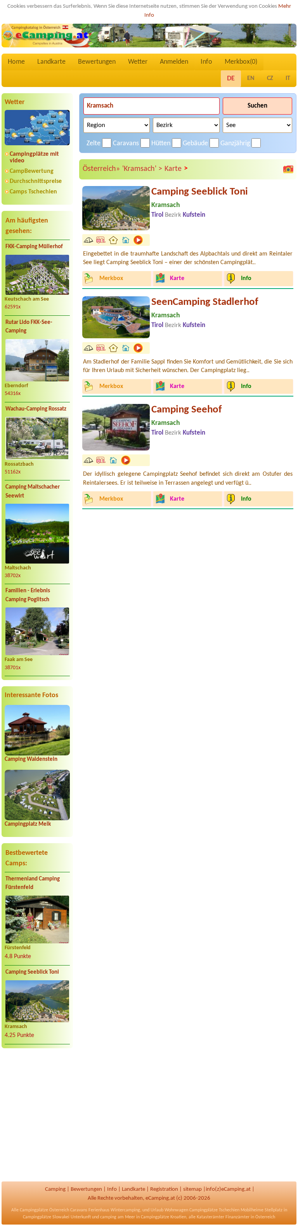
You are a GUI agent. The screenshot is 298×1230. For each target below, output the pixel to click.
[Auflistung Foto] (288, 169)
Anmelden (174, 62)
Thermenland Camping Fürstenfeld (32, 883)
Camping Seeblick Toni (32, 972)
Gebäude (195, 143)
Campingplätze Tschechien (214, 1210)
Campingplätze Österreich (44, 1210)
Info (206, 62)
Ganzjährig (235, 143)
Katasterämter (210, 1217)
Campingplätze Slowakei (46, 1217)
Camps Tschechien (33, 192)
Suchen (257, 106)
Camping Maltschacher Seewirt (32, 491)
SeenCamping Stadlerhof (204, 302)
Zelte (93, 143)
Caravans (126, 143)
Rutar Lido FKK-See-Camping (28, 327)
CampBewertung (32, 171)
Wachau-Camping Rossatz (35, 409)
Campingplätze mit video (34, 157)
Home (16, 62)
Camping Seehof (186, 410)
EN (251, 78)
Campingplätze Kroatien (163, 1217)
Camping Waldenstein (31, 759)
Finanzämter (237, 1217)
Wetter (137, 62)
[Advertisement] (37, 1115)
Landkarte (51, 62)
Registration (164, 1189)
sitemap (192, 1189)
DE (231, 78)
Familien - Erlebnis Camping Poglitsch (27, 595)
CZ (270, 78)
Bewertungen (97, 62)
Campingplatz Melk (28, 824)
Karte (176, 169)
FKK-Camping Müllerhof (34, 247)
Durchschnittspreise (36, 181)
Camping (55, 1189)
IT (288, 78)
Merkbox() (241, 62)
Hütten (160, 143)
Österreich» (101, 169)
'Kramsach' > (142, 169)
